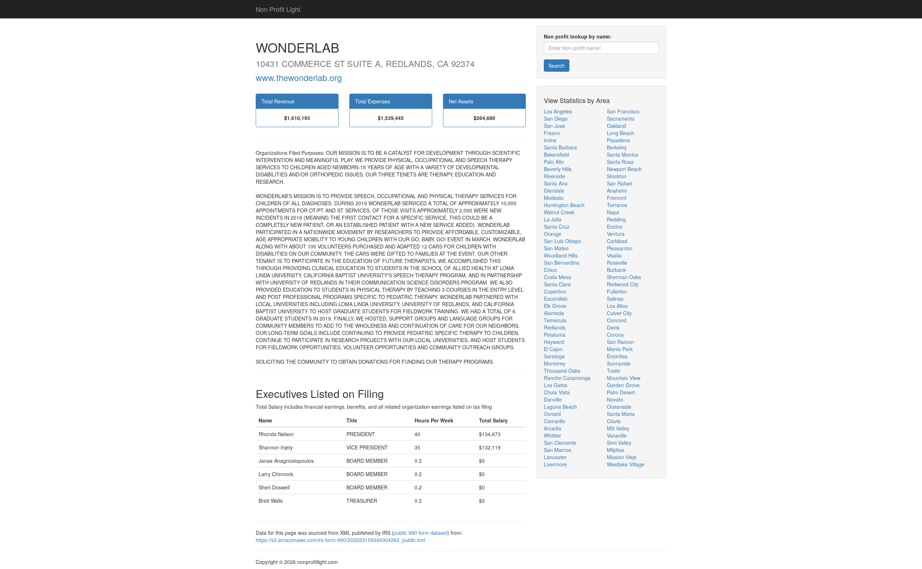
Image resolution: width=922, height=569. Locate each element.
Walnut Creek (559, 212)
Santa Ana (556, 183)
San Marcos (557, 449)
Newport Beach (624, 169)
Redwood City (623, 284)
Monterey (554, 363)
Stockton (617, 176)
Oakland (616, 125)
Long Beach (620, 132)
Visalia (614, 255)
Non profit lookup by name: (578, 36)
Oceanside (619, 406)
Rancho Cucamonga (567, 377)
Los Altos (617, 305)
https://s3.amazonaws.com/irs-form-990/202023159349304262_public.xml (340, 539)
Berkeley (617, 147)
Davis (613, 327)
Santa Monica (622, 154)
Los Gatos (555, 385)
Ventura (616, 233)
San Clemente (560, 442)
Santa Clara (557, 284)
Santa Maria (621, 413)
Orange (552, 233)
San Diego (556, 118)
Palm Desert (621, 392)
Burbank (616, 269)
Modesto (554, 197)
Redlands (554, 327)
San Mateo (556, 248)
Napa (613, 212)
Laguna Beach (560, 406)
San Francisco (623, 111)
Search (557, 65)
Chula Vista (557, 392)
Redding (616, 219)
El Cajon (553, 349)
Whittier (552, 435)
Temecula (555, 320)
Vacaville (617, 435)
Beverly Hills (558, 169)
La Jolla (552, 219)
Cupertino (555, 291)
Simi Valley (619, 442)
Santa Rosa (620, 161)
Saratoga (554, 356)
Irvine (550, 140)
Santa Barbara (560, 147)
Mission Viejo (622, 457)
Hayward (554, 341)
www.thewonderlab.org (299, 77)
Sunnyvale (619, 363)
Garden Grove (623, 385)
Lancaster (555, 457)
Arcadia (552, 428)
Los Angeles (558, 111)
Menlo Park (620, 349)
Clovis (614, 421)
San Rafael (619, 183)
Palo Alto (554, 161)
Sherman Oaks (624, 277)
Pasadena (618, 140)
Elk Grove (555, 305)
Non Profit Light (278, 9)
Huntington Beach (564, 205)
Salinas (615, 298)
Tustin (614, 370)
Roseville (617, 262)
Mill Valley (618, 428)
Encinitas (617, 356)
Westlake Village (625, 464)
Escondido (556, 298)
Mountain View (623, 377)
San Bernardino (561, 262)
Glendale (554, 190)
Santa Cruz (556, 226)
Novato (615, 399)
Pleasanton (619, 248)
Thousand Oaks (562, 370)
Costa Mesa (557, 277)
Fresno (552, 132)
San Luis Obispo (562, 241)
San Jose (554, 125)
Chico (550, 269)
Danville (553, 399)
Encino (614, 226)
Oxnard (552, 413)
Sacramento (621, 118)
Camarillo (554, 421)
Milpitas (615, 449)
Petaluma (554, 334)
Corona (615, 334)
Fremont (616, 197)
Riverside (554, 176)
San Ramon (620, 341)
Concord (616, 320)
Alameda (554, 313)
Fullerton (617, 291)
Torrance (617, 205)
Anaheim (617, 190)
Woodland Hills (561, 255)
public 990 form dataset (420, 532)
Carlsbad (617, 241)
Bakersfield (556, 154)
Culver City (619, 313)
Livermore (555, 464)
